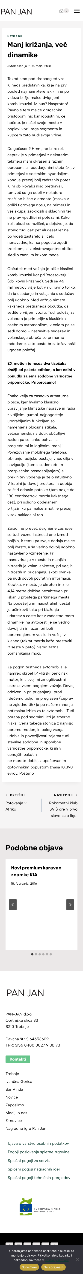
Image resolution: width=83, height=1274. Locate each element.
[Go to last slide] (13, 904)
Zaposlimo (15, 1105)
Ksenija (22, 66)
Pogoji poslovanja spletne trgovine (39, 1152)
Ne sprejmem (53, 1267)
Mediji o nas (16, 1112)
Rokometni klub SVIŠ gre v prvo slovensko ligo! (63, 805)
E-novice (14, 1120)
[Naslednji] (70, 904)
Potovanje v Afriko (16, 802)
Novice (12, 1097)
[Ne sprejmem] (77, 1259)
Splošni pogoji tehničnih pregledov (39, 1177)
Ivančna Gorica (19, 1081)
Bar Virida (14, 1089)
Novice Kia (15, 35)
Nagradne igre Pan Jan (26, 1128)
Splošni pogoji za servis (29, 1160)
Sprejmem (29, 1267)
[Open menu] (76, 11)
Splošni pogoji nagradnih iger (34, 1169)
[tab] (32, 954)
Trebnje (12, 1073)
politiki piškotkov (57, 1260)
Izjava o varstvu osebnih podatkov (38, 1143)
